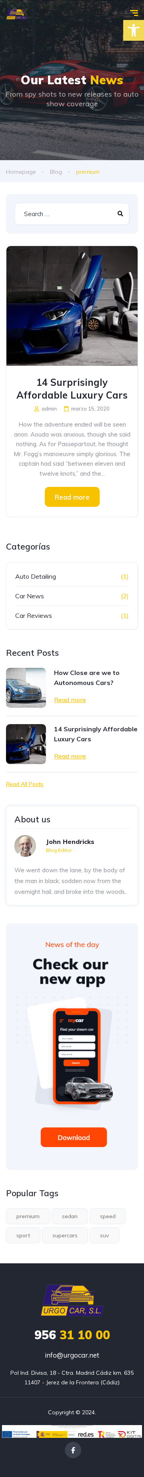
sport (23, 1235)
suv (104, 1235)
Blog (56, 171)
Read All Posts (24, 784)
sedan (70, 1216)
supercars (65, 1235)
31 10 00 (72, 1334)
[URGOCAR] (17, 14)
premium (28, 1216)
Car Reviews (33, 615)
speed (108, 1216)
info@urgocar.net (72, 1355)
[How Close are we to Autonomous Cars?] (26, 688)
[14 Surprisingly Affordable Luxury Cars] (72, 306)
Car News (29, 596)
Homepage (21, 171)
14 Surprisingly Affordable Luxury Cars (72, 388)
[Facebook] (73, 1450)
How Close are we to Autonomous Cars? (87, 678)
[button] (133, 30)
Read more (72, 497)
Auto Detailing (35, 576)
